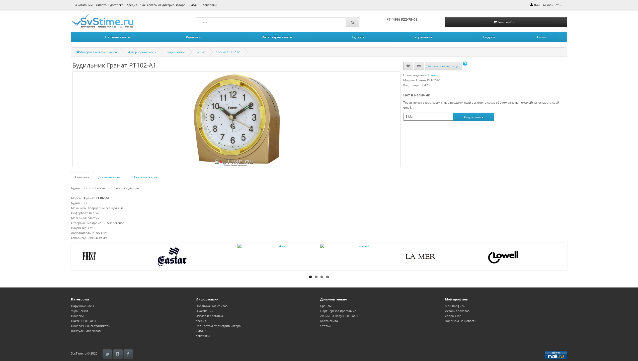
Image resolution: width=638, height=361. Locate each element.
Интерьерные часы (277, 37)
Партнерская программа (338, 311)
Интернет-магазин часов (98, 52)
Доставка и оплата (112, 177)
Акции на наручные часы (339, 316)
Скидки (194, 5)
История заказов (457, 311)
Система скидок (146, 177)
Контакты (210, 5)
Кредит (132, 5)
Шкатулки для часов (86, 331)
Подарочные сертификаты (90, 326)
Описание (82, 177)
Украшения (423, 37)
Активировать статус (443, 66)
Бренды (325, 306)
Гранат (200, 52)
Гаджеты (358, 37)
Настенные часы (83, 321)
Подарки (488, 37)
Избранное (453, 316)
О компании (84, 5)
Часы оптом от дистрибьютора (162, 5)
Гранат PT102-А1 (228, 52)
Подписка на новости (461, 321)
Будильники (176, 52)
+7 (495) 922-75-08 (402, 19)
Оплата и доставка (109, 5)
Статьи (325, 326)
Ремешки (193, 37)
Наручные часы (117, 37)
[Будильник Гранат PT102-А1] (236, 119)
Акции (541, 37)
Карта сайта (329, 321)
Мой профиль (455, 306)
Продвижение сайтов (212, 306)
